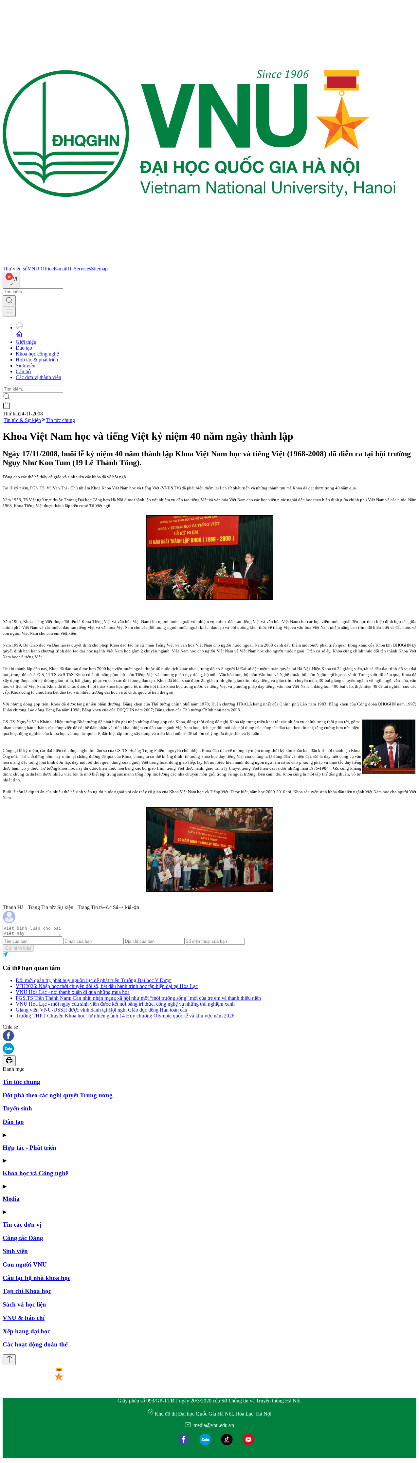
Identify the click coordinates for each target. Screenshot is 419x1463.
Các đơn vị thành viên (38, 377)
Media (11, 1198)
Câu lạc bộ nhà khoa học (36, 1277)
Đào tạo (24, 348)
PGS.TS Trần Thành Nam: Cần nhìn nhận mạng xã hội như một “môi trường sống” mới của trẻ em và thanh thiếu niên (138, 998)
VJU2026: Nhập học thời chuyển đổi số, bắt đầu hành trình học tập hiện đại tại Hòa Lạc (107, 986)
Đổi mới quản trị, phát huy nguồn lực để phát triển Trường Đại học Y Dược (94, 980)
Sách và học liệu (24, 1304)
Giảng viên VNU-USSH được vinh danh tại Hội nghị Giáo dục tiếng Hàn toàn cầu (101, 1010)
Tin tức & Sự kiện (22, 420)
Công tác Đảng (23, 1237)
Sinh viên (25, 365)
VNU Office (40, 268)
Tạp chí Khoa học (27, 1291)
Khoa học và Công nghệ (35, 1173)
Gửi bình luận (18, 948)
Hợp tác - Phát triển (29, 1147)
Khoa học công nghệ (37, 354)
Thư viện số (15, 268)
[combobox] (11, 280)
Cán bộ (23, 371)
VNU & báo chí (24, 1317)
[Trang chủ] (199, 262)
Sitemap (99, 268)
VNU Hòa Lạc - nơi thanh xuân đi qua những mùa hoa (73, 992)
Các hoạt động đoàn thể (35, 1344)
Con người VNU (25, 1264)
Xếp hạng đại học (26, 1331)
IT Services (79, 268)
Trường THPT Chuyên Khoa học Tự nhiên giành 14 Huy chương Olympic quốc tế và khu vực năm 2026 (125, 1015)
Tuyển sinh (17, 1108)
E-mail (60, 268)
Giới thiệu (26, 342)
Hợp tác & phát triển (37, 359)
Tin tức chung (60, 420)
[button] (209, 1036)
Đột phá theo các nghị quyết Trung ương (58, 1095)
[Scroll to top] (9, 1359)
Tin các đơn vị (22, 1224)
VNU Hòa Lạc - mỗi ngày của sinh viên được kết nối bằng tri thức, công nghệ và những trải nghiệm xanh (125, 1004)
